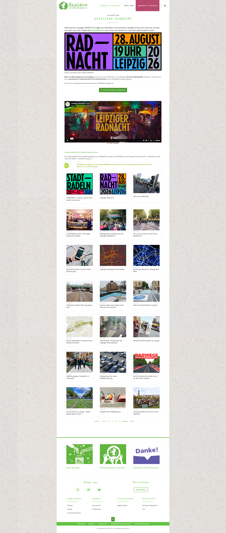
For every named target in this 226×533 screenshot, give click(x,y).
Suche (165, 4)
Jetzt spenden (73, 467)
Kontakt (91, 524)
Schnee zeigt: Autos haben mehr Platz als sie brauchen (112, 306)
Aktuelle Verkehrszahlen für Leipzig (146, 341)
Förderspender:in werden (112, 467)
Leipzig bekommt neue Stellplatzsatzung (108, 377)
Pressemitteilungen (142, 524)
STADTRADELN (97, 30)
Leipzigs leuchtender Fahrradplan (112, 269)
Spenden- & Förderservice (146, 467)
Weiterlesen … (82, 224)
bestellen (141, 489)
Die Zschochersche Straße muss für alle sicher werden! (145, 377)
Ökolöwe (88, 152)
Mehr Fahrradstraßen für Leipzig (145, 305)
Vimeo (95, 152)
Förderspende (96, 509)
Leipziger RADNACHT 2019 (73, 152)
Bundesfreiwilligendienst (149, 505)
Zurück (96, 421)
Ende (132, 421)
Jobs (143, 509)
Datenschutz (102, 524)
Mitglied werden (122, 505)
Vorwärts (125, 421)
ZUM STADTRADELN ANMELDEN (113, 90)
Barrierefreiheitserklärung (121, 524)
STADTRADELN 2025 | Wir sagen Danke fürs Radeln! (78, 235)
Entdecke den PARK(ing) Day (110, 412)
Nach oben (113, 519)
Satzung (69, 509)
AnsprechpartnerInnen (74, 513)
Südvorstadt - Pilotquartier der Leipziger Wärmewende (111, 342)
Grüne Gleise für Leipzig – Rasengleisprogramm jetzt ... (78, 413)
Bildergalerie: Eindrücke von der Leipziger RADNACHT (112, 235)
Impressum (81, 524)
